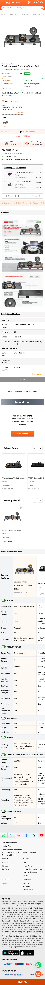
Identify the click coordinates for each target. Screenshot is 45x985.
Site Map (5, 866)
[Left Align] (42, 8)
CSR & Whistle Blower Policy (32, 869)
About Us (26, 883)
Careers (4, 883)
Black (5, 127)
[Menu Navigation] (2, 3)
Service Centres (28, 889)
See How (7, 89)
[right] (40, 448)
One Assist (5, 869)
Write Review (22, 433)
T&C (22, 112)
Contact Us (5, 863)
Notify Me (22, 982)
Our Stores (26, 886)
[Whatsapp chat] (37, 965)
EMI (18, 112)
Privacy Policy (27, 866)
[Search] (24, 3)
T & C (24, 863)
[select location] (30, 2)
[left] (34, 448)
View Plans (9, 96)
